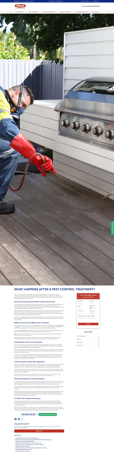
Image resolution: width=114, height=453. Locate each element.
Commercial (34, 11)
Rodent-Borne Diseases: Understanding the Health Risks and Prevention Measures (34, 439)
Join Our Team (80, 345)
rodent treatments (22, 330)
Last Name (91, 301)
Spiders (15, 334)
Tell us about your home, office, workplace (86, 316)
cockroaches (61, 325)
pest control (23, 318)
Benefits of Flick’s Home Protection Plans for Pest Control (28, 442)
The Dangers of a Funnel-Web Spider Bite (25, 441)
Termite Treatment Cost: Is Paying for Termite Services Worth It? (30, 444)
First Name (80, 301)
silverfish (17, 326)
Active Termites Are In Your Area (23, 451)
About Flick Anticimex (81, 336)
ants (57, 325)
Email (79, 305)
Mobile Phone (92, 305)
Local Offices (85, 1)
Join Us (96, 11)
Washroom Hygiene (83, 11)
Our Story (79, 339)
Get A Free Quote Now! (48, 414)
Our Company (80, 342)
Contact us (96, 1)
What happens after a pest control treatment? (54, 289)
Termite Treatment (50, 11)
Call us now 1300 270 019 (88, 297)
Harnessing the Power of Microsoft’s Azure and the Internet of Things (31, 447)
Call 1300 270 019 (28, 414)
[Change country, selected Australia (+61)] (90, 308)
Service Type (92, 310)
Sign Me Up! (39, 431)
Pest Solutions (66, 11)
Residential (20, 11)
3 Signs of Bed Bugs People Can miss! (24, 449)
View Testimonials (29, 1)
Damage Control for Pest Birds (22, 446)
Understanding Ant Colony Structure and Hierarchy (27, 438)
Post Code (80, 310)
